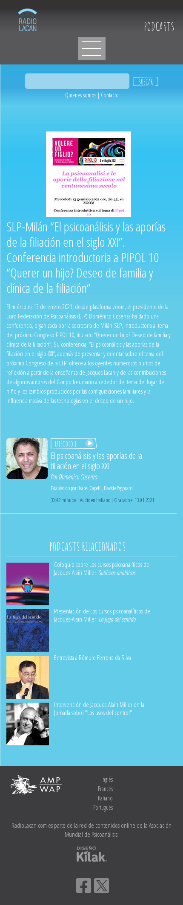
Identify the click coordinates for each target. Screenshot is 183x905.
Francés (105, 789)
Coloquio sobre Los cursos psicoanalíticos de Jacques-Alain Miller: (101, 568)
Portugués (103, 807)
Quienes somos (80, 95)
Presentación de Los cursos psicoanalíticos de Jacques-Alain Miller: (102, 615)
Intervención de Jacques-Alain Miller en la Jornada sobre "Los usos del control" (99, 708)
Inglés (107, 779)
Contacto (110, 95)
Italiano (105, 798)
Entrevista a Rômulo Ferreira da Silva (92, 657)
